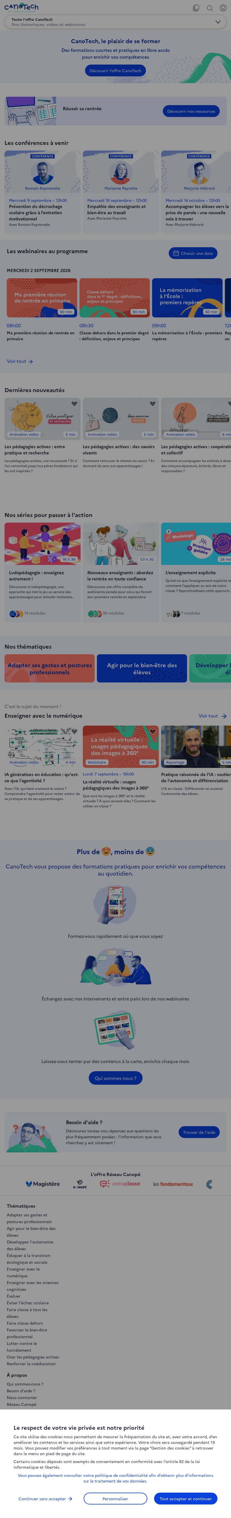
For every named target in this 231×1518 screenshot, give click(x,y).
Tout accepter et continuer (186, 1498)
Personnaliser (115, 1498)
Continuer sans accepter (42, 1498)
